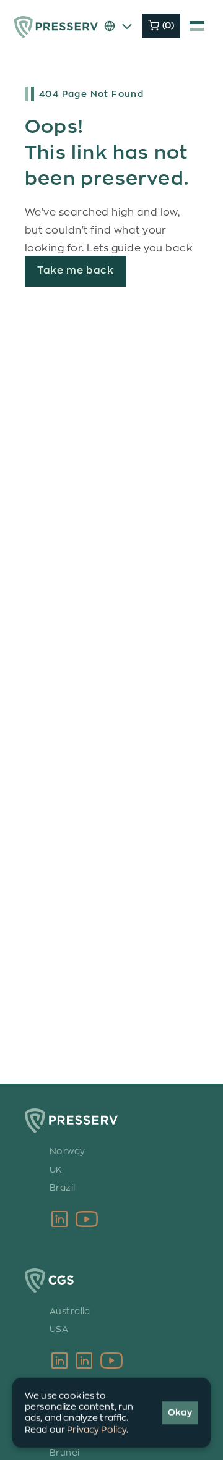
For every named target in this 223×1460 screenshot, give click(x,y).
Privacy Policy (96, 1429)
